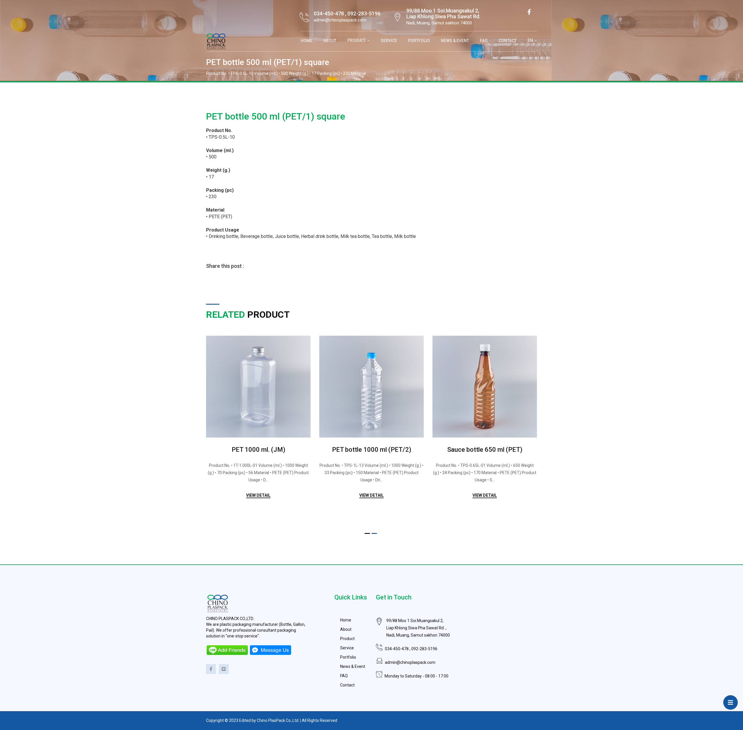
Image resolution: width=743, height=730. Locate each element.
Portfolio (419, 40)
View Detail (258, 495)
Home (306, 40)
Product (356, 40)
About (329, 40)
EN (530, 40)
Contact (508, 40)
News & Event (455, 40)
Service (389, 40)
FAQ (484, 40)
